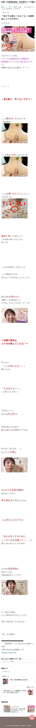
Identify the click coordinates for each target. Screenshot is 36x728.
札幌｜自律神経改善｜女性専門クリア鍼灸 (18, 2)
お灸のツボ (6, 671)
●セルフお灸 (6, 12)
